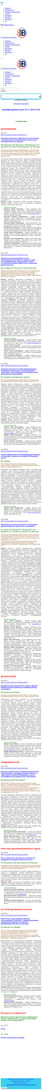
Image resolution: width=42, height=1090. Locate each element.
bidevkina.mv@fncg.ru (35, 213)
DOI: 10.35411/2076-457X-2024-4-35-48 (14, 521)
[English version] (6, 21)
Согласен (4, 1088)
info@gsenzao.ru (32, 834)
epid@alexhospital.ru (9, 1000)
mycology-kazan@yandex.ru (34, 512)
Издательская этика (9, 1043)
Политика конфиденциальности (13, 1051)
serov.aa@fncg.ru (36, 624)
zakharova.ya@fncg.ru (9, 433)
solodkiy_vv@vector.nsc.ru (34, 343)
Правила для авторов (28, 1043)
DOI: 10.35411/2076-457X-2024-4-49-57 (14, 682)
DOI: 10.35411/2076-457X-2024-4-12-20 (14, 255)
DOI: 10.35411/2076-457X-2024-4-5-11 (14, 135)
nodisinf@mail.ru (8, 25)
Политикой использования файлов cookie (21, 1085)
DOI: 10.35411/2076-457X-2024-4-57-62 (14, 768)
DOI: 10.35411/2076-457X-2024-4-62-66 (14, 854)
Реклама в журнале (21, 1045)
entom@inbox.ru (23, 894)
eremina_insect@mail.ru (10, 750)
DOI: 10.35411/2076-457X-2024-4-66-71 (14, 915)
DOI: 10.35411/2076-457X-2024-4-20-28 (14, 365)
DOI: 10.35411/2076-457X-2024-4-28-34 (14, 451)
